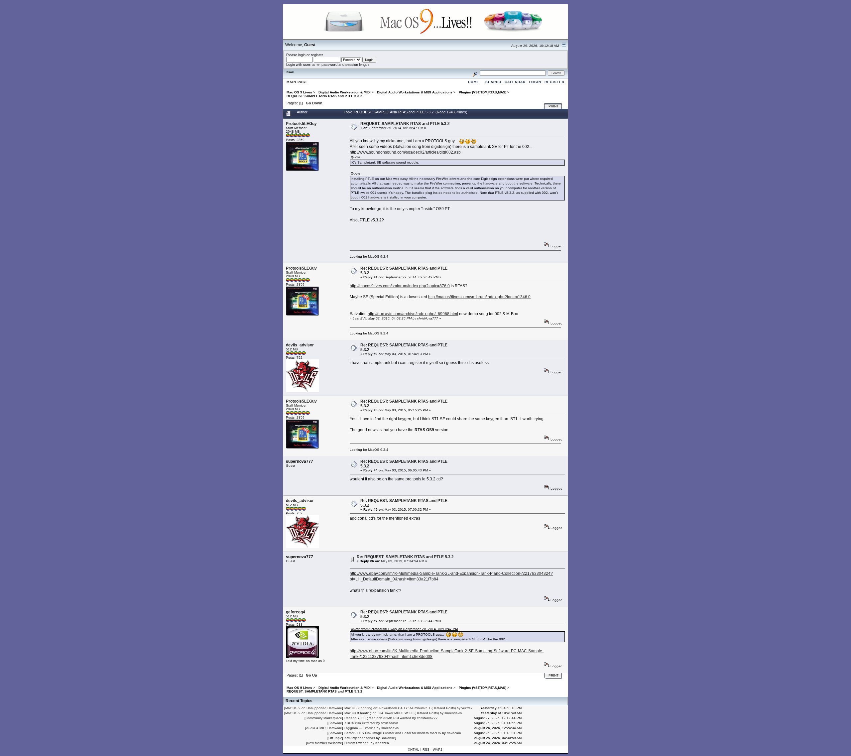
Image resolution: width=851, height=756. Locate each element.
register (317, 55)
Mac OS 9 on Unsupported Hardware (313, 708)
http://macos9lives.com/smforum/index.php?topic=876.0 (400, 286)
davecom (454, 733)
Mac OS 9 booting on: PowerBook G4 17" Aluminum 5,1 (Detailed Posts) (400, 708)
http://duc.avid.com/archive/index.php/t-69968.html (413, 314)
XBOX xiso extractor (359, 723)
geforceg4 (295, 612)
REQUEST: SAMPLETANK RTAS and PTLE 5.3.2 (405, 123)
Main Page (297, 82)
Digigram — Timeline (360, 728)
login (301, 55)
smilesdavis (453, 713)
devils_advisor (300, 345)
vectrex (466, 708)
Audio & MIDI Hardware (324, 728)
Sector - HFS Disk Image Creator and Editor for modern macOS (392, 733)
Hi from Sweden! (357, 743)
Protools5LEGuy (301, 123)
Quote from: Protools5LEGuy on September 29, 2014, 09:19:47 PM (404, 629)
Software (335, 723)
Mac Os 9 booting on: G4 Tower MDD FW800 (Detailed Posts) (391, 713)
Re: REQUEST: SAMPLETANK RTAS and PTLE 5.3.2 (405, 557)
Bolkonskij (388, 738)
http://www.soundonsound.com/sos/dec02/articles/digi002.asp (405, 152)
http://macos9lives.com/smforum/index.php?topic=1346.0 (479, 297)
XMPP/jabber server (359, 738)
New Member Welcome (324, 743)
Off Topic (335, 738)
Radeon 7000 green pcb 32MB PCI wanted (377, 718)
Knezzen (382, 743)
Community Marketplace (323, 718)
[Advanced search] (475, 73)
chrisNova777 (427, 718)
